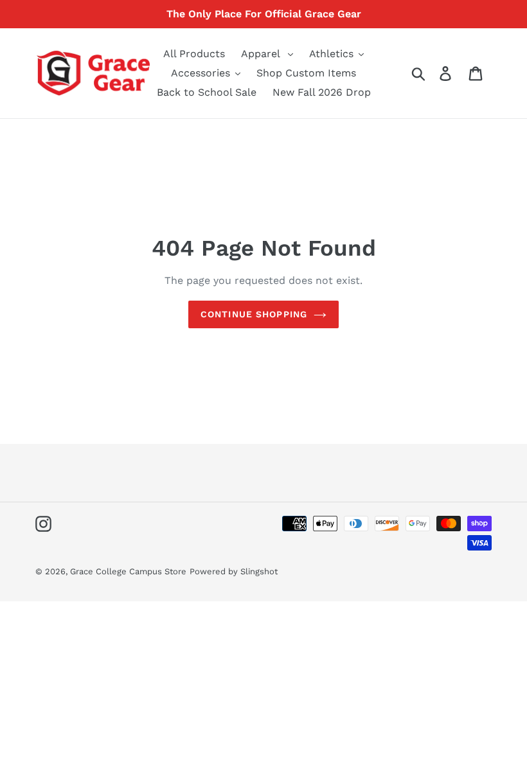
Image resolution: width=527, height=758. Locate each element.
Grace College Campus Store (128, 571)
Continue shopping (254, 314)
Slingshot (259, 571)
